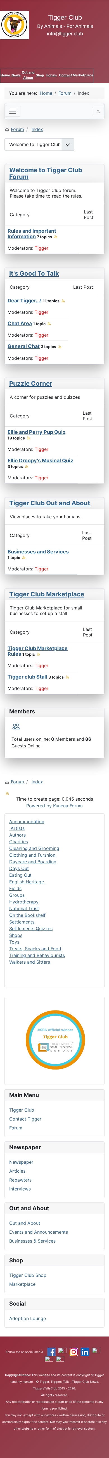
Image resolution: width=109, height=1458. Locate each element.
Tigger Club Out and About (49, 503)
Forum (51, 75)
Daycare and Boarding (32, 861)
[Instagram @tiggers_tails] (74, 1351)
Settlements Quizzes (31, 928)
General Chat (24, 346)
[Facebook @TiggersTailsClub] (51, 1351)
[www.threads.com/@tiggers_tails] (96, 1351)
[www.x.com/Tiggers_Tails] (62, 1351)
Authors (17, 835)
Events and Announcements (38, 1232)
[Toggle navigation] (12, 111)
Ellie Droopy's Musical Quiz (40, 460)
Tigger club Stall (27, 677)
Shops (15, 935)
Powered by (39, 805)
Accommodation (26, 821)
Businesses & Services (32, 1241)
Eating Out (20, 875)
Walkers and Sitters (29, 962)
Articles (17, 1171)
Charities (18, 841)
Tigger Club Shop (27, 1275)
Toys (14, 942)
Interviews (20, 1189)
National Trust (24, 908)
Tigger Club (21, 1110)
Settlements (21, 922)
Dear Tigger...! (25, 300)
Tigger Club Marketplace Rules (38, 651)
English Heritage (27, 881)
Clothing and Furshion (33, 855)
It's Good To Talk (34, 273)
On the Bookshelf (27, 915)
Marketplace (22, 1284)
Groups (17, 895)
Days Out (19, 868)
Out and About (24, 1223)
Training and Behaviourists (37, 955)
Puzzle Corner (30, 383)
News (16, 75)
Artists (17, 828)
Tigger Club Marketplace (46, 594)
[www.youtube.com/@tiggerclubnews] (60, 1360)
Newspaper (21, 1162)
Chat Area (20, 323)
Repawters (20, 1180)
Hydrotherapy (24, 902)
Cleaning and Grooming (34, 848)
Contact (65, 75)
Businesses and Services (38, 552)
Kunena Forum (68, 805)
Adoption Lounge (27, 1318)
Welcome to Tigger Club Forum (45, 173)
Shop (40, 75)
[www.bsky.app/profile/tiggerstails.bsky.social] (49, 1360)
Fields (15, 888)
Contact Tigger (25, 1119)
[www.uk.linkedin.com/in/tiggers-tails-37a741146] (85, 1351)
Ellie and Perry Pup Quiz (36, 432)
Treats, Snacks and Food (35, 948)
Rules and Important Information (32, 233)
